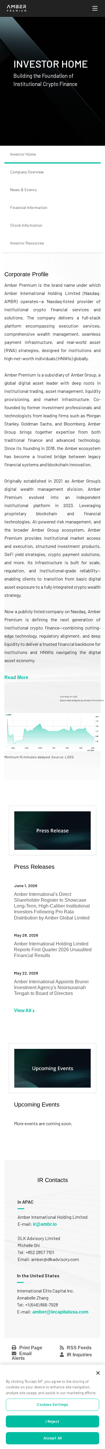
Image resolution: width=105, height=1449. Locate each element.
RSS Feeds (79, 1347)
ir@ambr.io (45, 1224)
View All (23, 1010)
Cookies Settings (52, 1404)
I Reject (52, 1421)
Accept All (52, 1438)
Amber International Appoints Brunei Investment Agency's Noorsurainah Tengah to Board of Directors (51, 987)
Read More (16, 677)
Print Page (30, 1347)
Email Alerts (22, 1356)
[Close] (98, 1373)
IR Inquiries (79, 1354)
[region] (52, 1407)
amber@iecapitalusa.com (60, 1311)
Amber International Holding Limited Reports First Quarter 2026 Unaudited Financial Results (53, 949)
